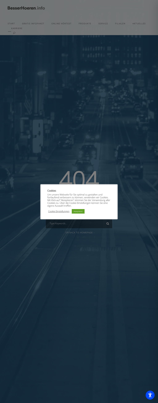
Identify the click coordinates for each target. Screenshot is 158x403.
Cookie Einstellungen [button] (58, 211)
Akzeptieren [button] (78, 211)
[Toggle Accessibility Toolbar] (150, 395)
